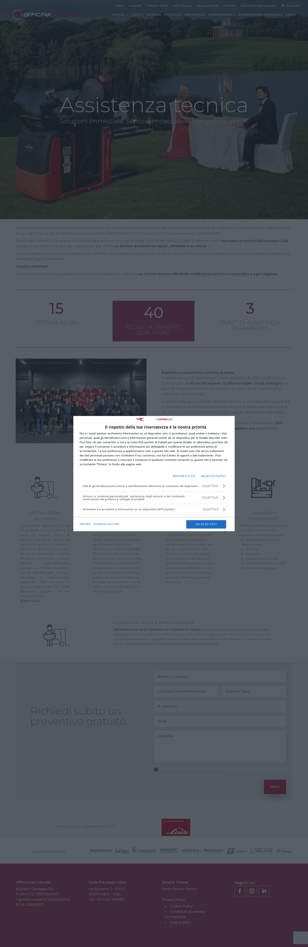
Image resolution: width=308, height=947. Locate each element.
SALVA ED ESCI (206, 524)
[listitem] (154, 509)
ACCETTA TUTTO (213, 476)
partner (85, 524)
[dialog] (154, 473)
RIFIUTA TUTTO (184, 476)
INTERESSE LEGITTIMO (106, 524)
